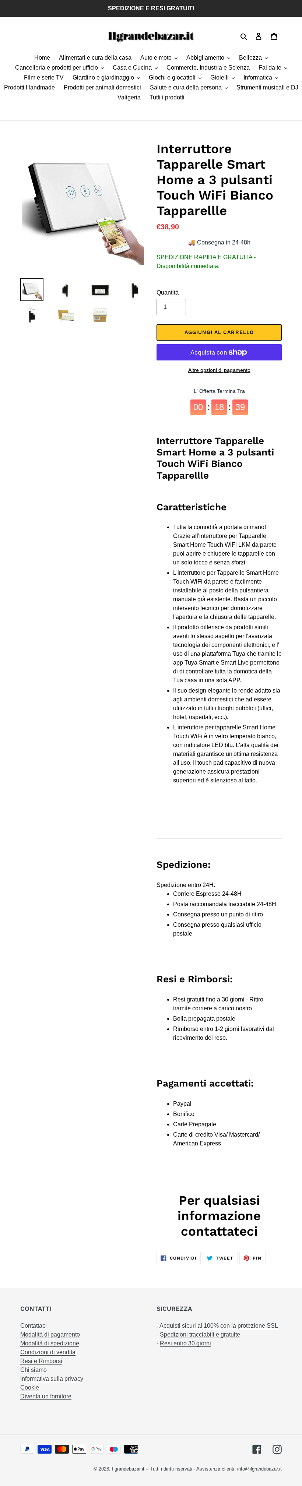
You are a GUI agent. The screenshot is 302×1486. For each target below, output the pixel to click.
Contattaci (33, 1326)
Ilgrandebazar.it (128, 1469)
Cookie (29, 1387)
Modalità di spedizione (49, 1343)
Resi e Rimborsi (41, 1361)
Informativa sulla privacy (51, 1379)
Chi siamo (33, 1370)
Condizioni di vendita (48, 1352)
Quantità (168, 292)
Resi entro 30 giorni (185, 1343)
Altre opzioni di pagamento (219, 370)
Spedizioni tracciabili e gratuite (200, 1334)
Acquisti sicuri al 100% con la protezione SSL (218, 1326)
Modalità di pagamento (50, 1334)
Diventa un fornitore (45, 1396)
